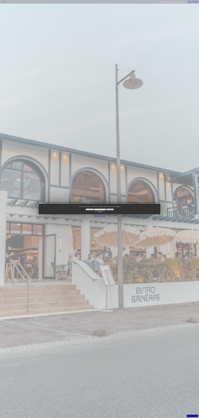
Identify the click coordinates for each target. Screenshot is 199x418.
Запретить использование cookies (100, 209)
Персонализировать (110, 209)
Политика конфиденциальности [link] (100, 210)
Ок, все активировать (89, 209)
